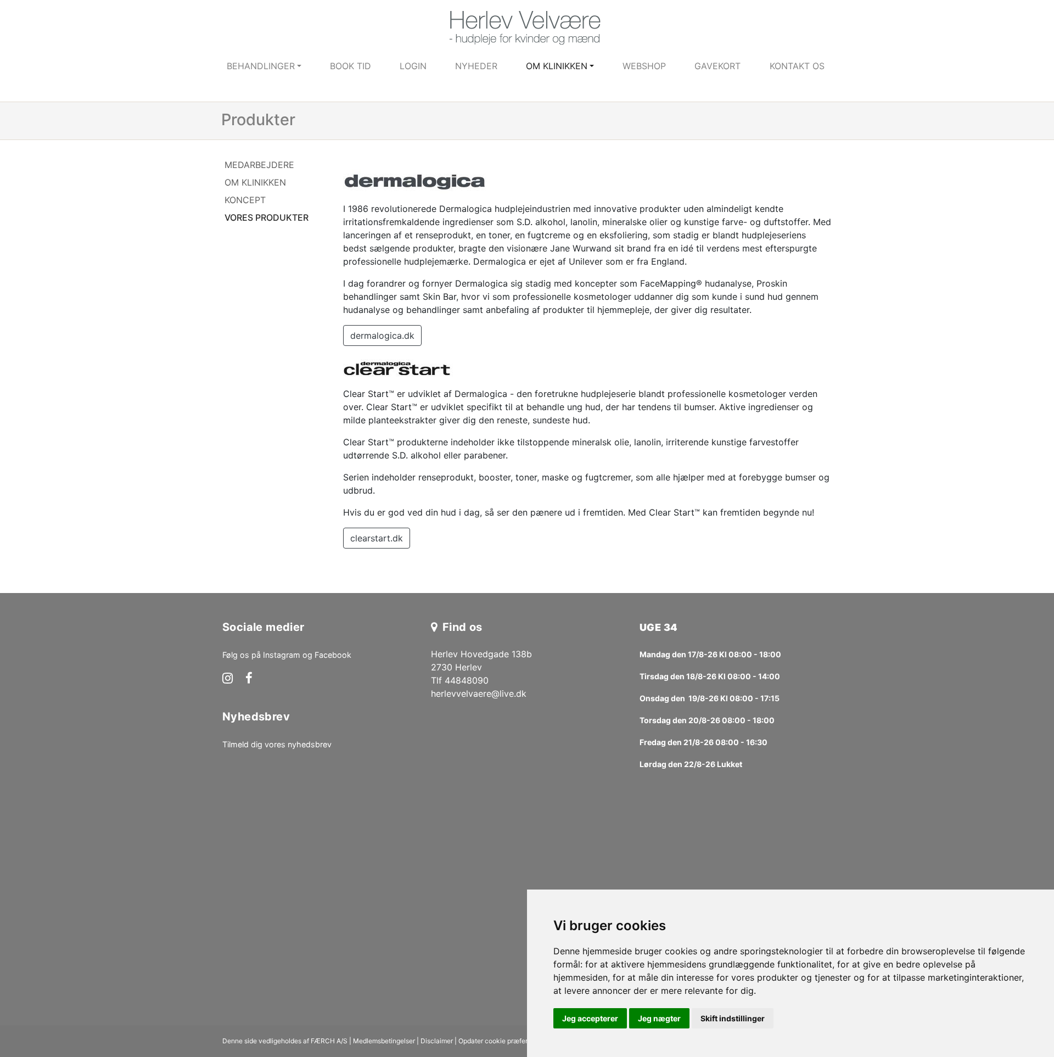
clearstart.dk (376, 538)
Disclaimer (437, 1041)
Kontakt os (797, 65)
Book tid (350, 65)
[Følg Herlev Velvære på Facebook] (249, 679)
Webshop (644, 65)
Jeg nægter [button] (659, 1018)
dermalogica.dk (382, 335)
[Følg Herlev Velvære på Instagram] (227, 679)
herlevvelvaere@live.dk (478, 693)
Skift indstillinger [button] (732, 1018)
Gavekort (717, 65)
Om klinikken (255, 182)
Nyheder (476, 65)
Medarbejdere (259, 164)
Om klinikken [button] (556, 65)
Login (413, 65)
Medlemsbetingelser (384, 1041)
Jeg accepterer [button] (590, 1018)
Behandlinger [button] (261, 65)
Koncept (245, 199)
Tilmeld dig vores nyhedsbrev (277, 744)
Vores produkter (267, 217)
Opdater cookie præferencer (501, 1041)
